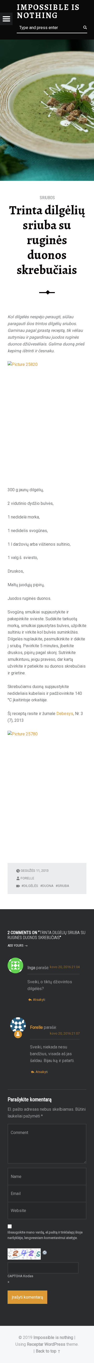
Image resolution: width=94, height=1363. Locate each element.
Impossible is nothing (53, 1337)
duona (48, 886)
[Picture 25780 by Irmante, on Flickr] (47, 790)
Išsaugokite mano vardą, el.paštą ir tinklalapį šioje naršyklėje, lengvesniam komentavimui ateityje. (45, 1235)
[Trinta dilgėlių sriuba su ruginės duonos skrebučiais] (47, 42)
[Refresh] (45, 1251)
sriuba (63, 886)
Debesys (64, 713)
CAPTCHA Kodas (20, 1276)
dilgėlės (31, 886)
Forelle (27, 878)
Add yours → (18, 945)
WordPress (54, 1344)
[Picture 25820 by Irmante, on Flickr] (47, 420)
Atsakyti (39, 1000)
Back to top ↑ (48, 1351)
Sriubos (47, 197)
